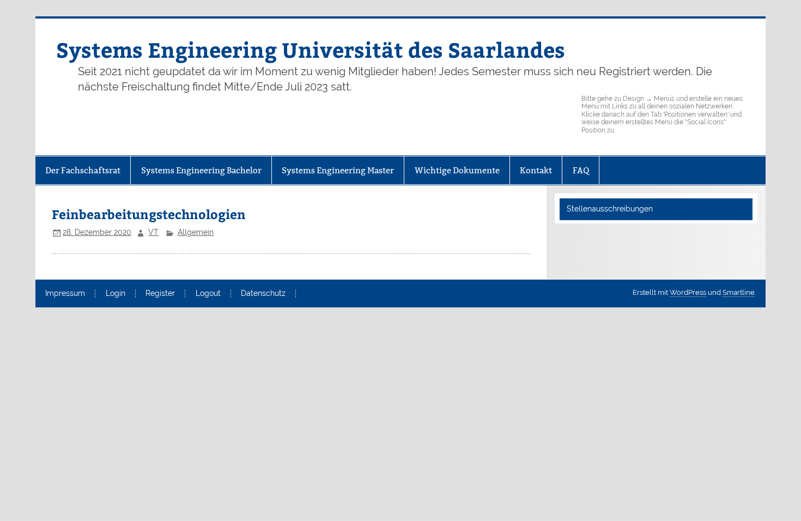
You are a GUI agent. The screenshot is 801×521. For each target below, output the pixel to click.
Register (160, 294)
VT (153, 232)
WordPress (688, 292)
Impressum (65, 294)
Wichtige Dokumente (457, 170)
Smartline (739, 292)
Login (115, 294)
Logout (208, 294)
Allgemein (196, 232)
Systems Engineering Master (338, 170)
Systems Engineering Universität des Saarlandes (310, 49)
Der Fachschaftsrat (82, 170)
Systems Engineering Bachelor (201, 170)
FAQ (581, 170)
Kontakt (536, 170)
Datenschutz (263, 294)
